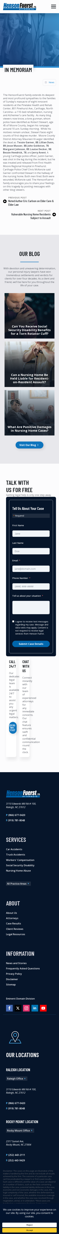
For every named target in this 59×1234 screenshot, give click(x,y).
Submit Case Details (31, 644)
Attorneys (12, 918)
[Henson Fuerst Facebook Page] (9, 1008)
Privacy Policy (14, 973)
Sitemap (11, 984)
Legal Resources (15, 934)
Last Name (17, 542)
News (51, 82)
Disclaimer (12, 979)
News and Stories (16, 963)
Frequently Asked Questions (23, 968)
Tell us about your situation (26, 595)
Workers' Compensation (20, 860)
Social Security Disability (20, 865)
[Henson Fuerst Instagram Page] (26, 1008)
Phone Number (20, 578)
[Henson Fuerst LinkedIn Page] (34, 1008)
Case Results (13, 923)
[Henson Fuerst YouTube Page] (43, 1008)
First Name (18, 525)
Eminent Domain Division (20, 998)
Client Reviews (14, 929)
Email (15, 560)
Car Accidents (14, 849)
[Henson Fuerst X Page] (18, 1008)
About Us (11, 913)
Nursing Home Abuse (18, 870)
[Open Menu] (53, 6)
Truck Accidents (15, 854)
